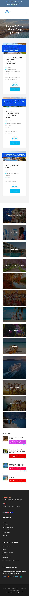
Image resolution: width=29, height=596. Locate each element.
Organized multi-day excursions (14, 419)
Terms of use (6, 532)
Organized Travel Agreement (10, 560)
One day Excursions (14, 387)
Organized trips (7, 557)
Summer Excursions (14, 314)
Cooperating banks (8, 527)
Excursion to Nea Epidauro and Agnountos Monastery (17, 464)
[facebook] (19, 5)
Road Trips (6, 555)
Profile (4, 522)
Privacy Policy (6, 530)
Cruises (14, 367)
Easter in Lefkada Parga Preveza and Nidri (12, 114)
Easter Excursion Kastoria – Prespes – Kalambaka (13, 60)
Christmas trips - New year (14, 215)
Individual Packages (14, 249)
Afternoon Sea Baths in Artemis (16, 476)
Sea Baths (14, 346)
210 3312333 (10, 1)
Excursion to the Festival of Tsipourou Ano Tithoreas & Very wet (17, 451)
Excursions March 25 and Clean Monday (14, 265)
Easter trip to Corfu (11, 166)
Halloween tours (14, 298)
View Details (15, 89)
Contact (5, 535)
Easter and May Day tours (14, 330)
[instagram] (21, 5)
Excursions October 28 (14, 281)
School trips (6, 524)
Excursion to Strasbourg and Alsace (17, 437)
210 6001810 (15, 1)
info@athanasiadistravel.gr (14, 3)
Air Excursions (14, 232)
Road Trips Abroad (14, 403)
